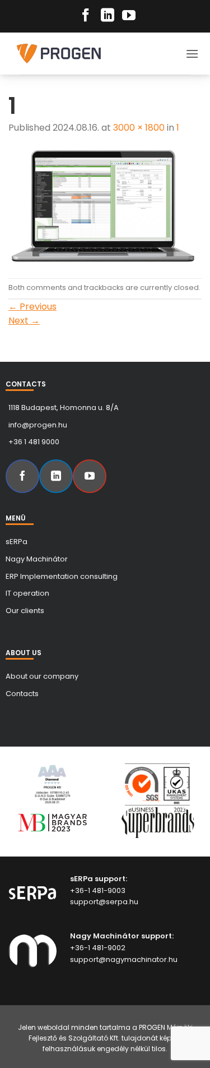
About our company (42, 676)
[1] (105, 206)
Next (24, 320)
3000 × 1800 (139, 127)
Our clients (25, 610)
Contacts (22, 693)
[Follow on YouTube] (129, 16)
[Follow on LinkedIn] (107, 16)
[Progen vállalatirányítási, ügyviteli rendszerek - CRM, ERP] (67, 54)
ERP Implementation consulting (62, 576)
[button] (192, 53)
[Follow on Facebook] (85, 16)
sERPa (16, 541)
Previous (32, 306)
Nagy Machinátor (37, 559)
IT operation (27, 593)
